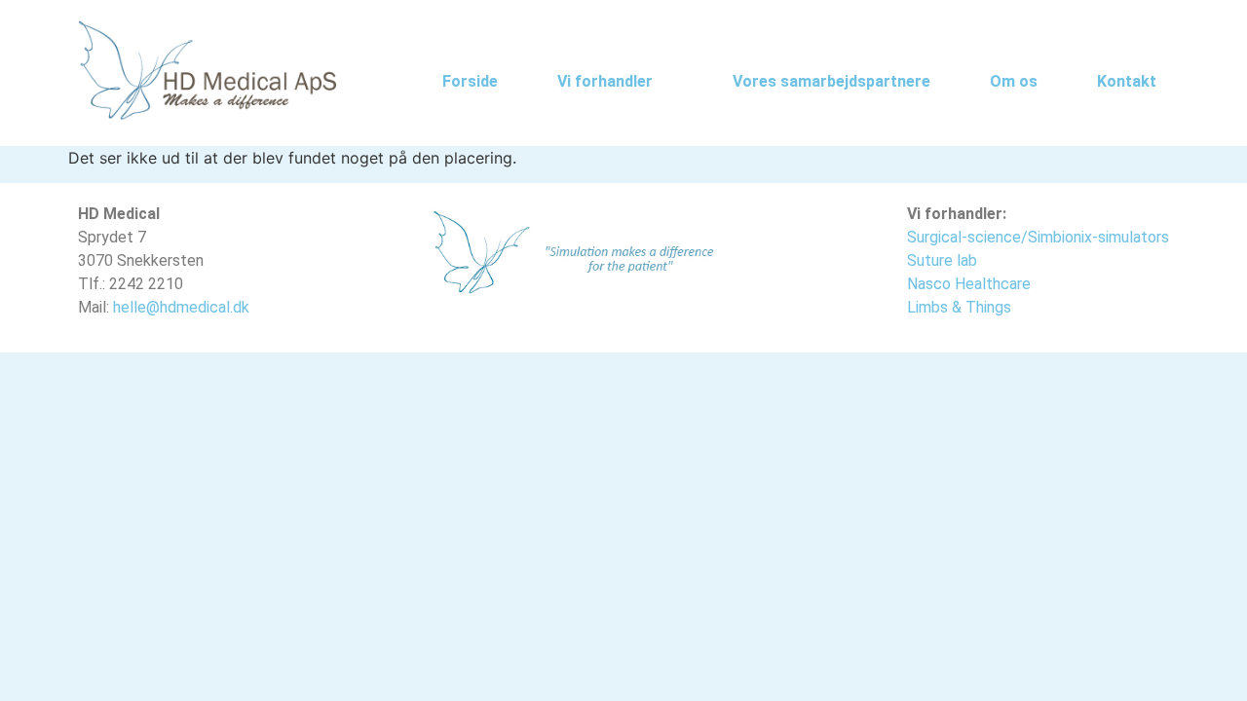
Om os (1014, 81)
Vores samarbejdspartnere (831, 81)
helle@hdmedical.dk (181, 307)
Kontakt (1126, 81)
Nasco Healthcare (969, 284)
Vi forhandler (605, 81)
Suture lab (942, 260)
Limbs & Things (959, 307)
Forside (470, 81)
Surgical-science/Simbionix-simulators (1038, 237)
